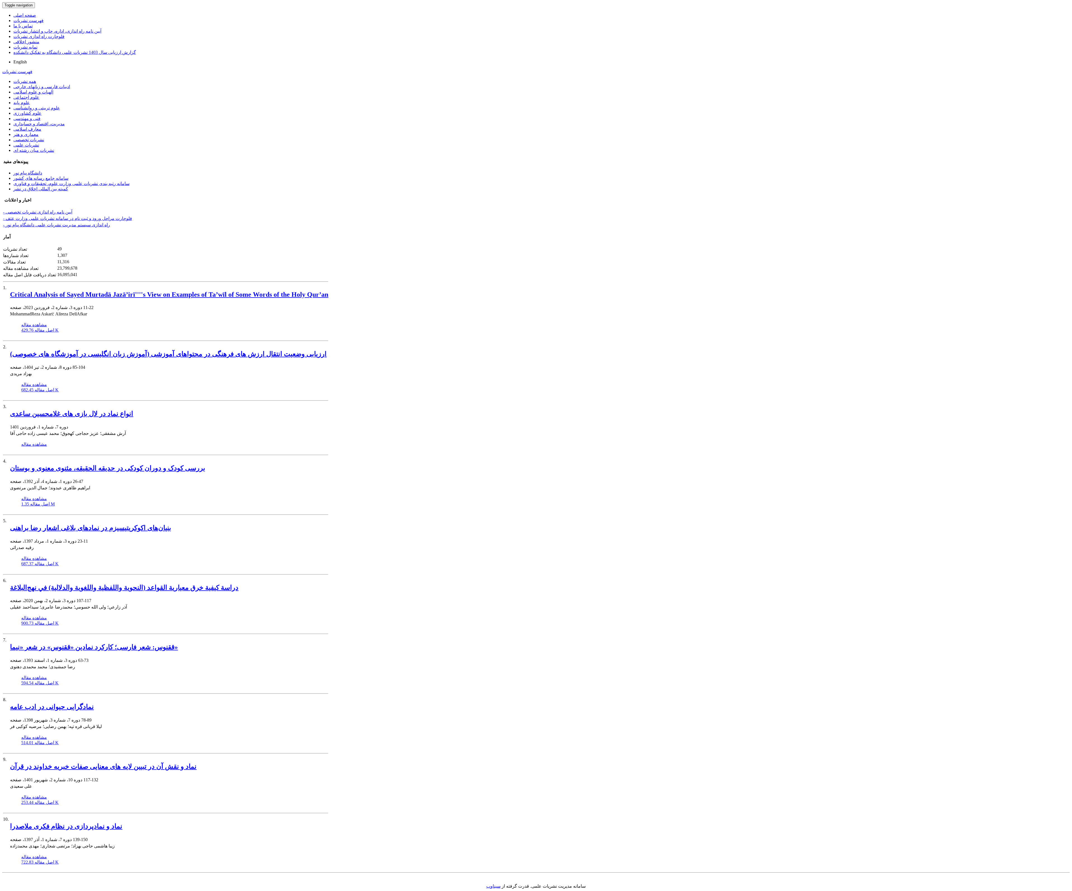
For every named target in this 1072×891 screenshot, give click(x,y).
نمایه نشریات (25, 47)
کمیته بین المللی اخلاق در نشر (40, 188)
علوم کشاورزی (27, 113)
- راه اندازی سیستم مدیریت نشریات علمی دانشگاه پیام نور (56, 224)
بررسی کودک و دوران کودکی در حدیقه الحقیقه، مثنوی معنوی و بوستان (107, 468)
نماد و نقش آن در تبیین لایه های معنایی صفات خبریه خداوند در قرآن (103, 766)
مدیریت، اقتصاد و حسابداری (39, 123)
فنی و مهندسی (26, 118)
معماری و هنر (26, 134)
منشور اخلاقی (26, 41)
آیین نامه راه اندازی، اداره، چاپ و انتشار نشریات (57, 31)
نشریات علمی (26, 145)
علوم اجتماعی (26, 97)
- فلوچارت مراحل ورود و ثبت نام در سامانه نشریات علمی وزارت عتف (67, 218)
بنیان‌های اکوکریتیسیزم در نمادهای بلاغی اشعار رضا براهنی (90, 527)
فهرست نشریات (28, 20)
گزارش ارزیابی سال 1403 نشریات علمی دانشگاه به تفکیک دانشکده (74, 52)
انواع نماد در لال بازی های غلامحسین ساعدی (71, 413)
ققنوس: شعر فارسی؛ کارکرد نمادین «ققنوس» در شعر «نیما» (94, 647)
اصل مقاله (40, 330)
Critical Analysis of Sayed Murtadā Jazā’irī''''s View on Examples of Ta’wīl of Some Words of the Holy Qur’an (169, 294)
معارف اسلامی (27, 129)
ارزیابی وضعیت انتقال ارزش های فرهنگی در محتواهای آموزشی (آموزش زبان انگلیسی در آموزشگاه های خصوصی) (168, 354)
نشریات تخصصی (28, 139)
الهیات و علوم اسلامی (33, 92)
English (20, 61)
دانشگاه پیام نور (27, 173)
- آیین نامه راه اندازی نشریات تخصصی (37, 212)
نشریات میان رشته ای (33, 150)
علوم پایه (21, 102)
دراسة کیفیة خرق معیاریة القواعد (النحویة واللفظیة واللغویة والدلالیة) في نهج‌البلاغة (124, 587)
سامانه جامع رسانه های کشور (40, 178)
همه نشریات (24, 81)
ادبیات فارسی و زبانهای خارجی (41, 86)
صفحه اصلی (24, 15)
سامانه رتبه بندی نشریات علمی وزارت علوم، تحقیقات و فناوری (71, 183)
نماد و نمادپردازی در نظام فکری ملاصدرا (66, 826)
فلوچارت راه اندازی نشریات (38, 36)
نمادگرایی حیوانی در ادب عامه (52, 706)
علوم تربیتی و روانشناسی (36, 108)
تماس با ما (23, 25)
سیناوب (493, 886)
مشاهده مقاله (34, 324)
